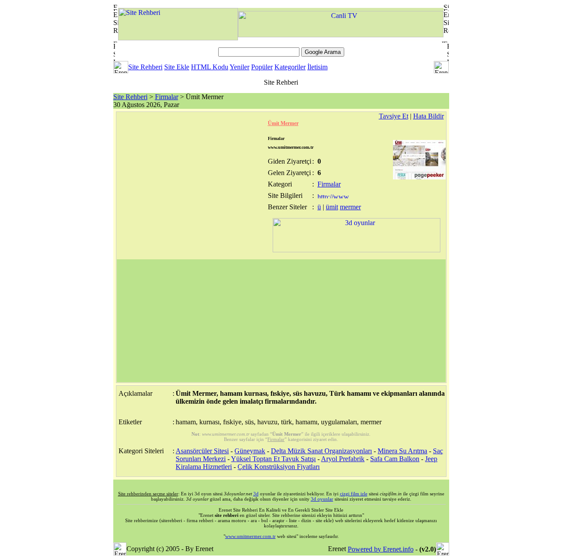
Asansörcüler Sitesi (202, 451)
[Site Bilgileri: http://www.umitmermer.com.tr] (333, 196)
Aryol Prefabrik (342, 458)
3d (256, 493)
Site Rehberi (145, 67)
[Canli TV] (340, 35)
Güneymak (249, 451)
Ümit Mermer (283, 123)
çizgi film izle (353, 493)
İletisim (317, 67)
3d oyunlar (322, 499)
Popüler (262, 67)
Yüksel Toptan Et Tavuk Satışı (273, 458)
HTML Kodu (209, 67)
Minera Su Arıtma (402, 451)
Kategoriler (290, 67)
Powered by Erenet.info (381, 549)
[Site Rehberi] (178, 38)
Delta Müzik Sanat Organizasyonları (321, 451)
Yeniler (239, 67)
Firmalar (166, 96)
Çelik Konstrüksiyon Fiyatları (279, 466)
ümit (332, 207)
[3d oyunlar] (356, 250)
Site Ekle (176, 67)
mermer (350, 207)
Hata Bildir (428, 116)
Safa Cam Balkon (394, 458)
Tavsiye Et (393, 116)
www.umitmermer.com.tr (250, 536)
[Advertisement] (281, 320)
